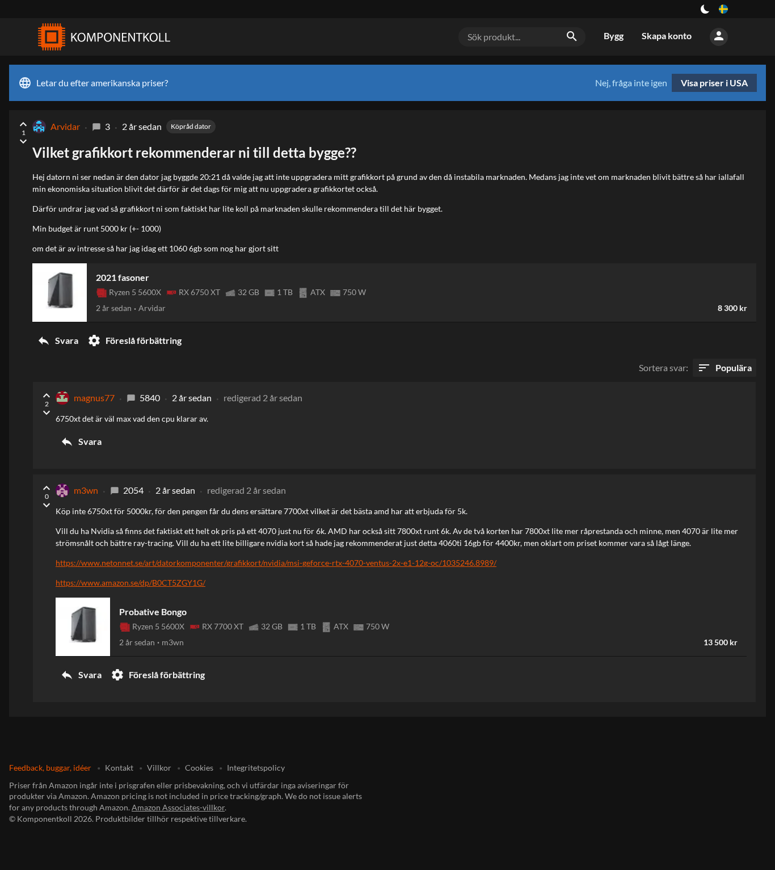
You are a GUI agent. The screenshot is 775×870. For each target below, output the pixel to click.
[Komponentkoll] (101, 37)
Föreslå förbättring (134, 340)
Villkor (159, 767)
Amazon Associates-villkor (178, 807)
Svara (57, 340)
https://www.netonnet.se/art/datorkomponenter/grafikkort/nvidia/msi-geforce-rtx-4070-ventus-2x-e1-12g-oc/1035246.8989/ (276, 563)
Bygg (614, 35)
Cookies (199, 767)
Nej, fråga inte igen (631, 83)
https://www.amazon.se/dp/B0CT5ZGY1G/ (130, 582)
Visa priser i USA (714, 82)
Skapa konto (667, 35)
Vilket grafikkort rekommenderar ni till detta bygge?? (194, 152)
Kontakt (119, 767)
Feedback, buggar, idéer (50, 767)
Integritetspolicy (256, 767)
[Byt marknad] (723, 9)
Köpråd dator (191, 126)
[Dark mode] (705, 9)
